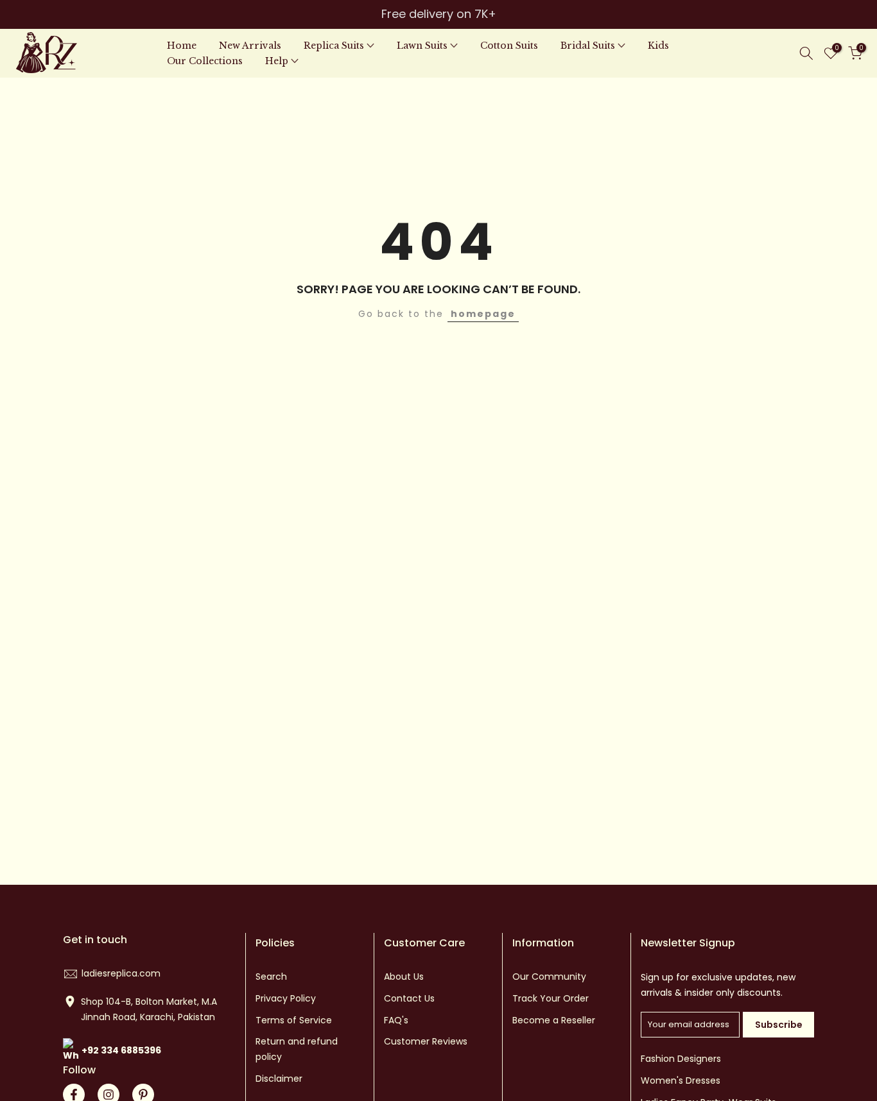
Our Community (549, 976)
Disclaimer (279, 1078)
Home (181, 45)
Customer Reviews (425, 1041)
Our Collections (205, 61)
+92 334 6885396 (121, 1050)
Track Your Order (550, 998)
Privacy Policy (286, 998)
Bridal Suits (587, 45)
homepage (483, 313)
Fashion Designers (681, 1058)
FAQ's (396, 1020)
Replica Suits (334, 45)
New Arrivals (250, 45)
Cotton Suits (509, 45)
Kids (658, 45)
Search (271, 976)
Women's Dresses (680, 1080)
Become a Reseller (553, 1020)
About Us (404, 976)
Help (276, 61)
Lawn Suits (422, 45)
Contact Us (409, 998)
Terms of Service (294, 1020)
